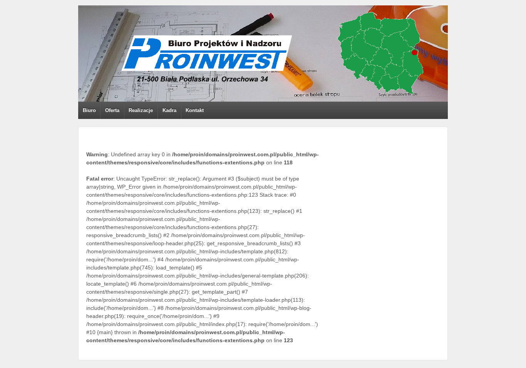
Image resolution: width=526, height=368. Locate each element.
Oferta (112, 110)
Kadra (169, 110)
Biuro (89, 110)
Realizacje (141, 110)
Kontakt (195, 110)
